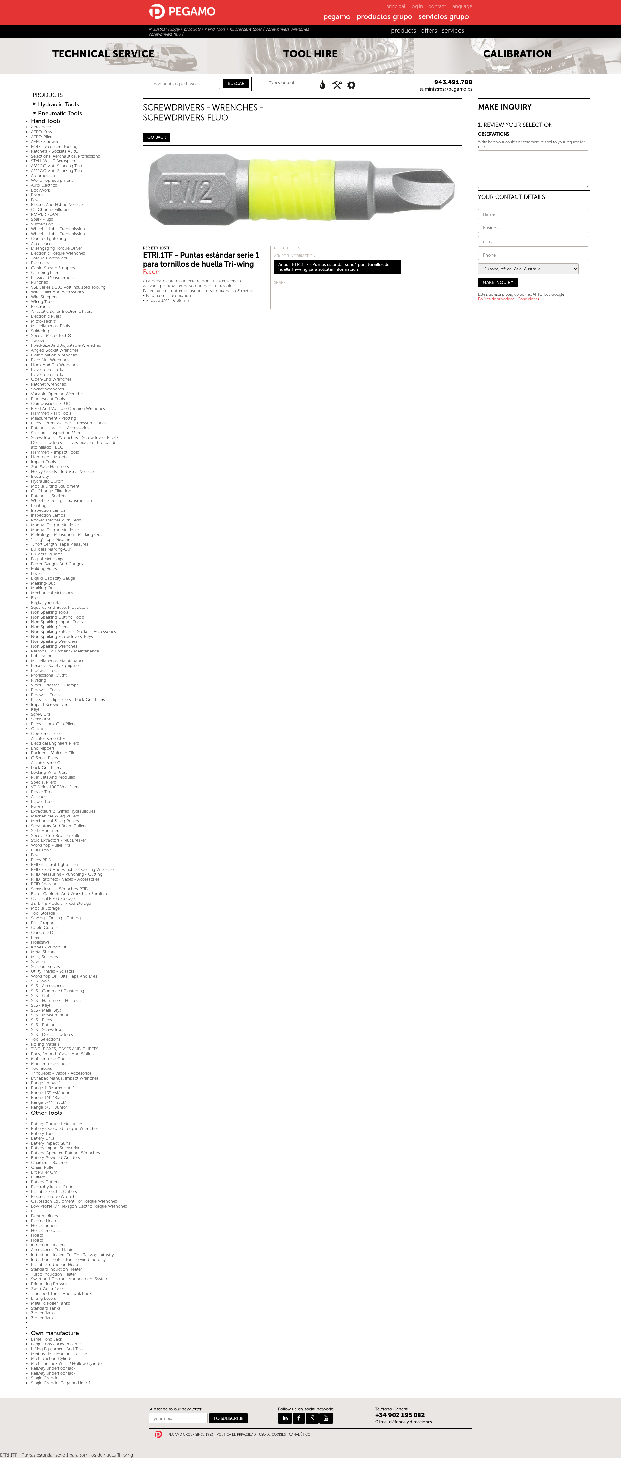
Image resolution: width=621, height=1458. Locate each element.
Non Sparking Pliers (49, 626)
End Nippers (43, 748)
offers (429, 30)
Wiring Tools (43, 301)
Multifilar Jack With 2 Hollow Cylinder (67, 1363)
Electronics (41, 306)
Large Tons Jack (46, 1339)
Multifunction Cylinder (52, 1358)
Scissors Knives (45, 966)
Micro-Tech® (43, 321)
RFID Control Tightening (54, 864)
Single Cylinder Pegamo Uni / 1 (61, 1382)
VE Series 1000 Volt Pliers (55, 786)
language (461, 6)
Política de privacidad (496, 299)
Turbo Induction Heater (53, 1274)
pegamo (337, 17)
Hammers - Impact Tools (55, 452)
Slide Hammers (45, 830)
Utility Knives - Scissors (52, 971)
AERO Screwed (45, 141)
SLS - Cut (40, 995)
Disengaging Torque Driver (56, 248)
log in (416, 6)
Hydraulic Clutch (47, 481)
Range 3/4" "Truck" (48, 1102)
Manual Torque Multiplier (55, 524)
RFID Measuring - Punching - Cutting (66, 874)
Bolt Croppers (44, 922)
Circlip (37, 728)
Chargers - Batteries (50, 1162)
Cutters (38, 1177)
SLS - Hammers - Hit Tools (56, 1000)
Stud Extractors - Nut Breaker (58, 840)
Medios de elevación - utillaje (59, 1353)
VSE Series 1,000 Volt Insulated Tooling (68, 287)
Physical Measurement (52, 277)
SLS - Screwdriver (47, 1029)
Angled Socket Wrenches (55, 350)
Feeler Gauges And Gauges (57, 563)
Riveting (38, 680)
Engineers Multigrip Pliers (55, 753)
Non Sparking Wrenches (54, 641)
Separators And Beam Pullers (58, 825)
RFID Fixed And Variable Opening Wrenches (73, 869)
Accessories (42, 243)
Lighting (38, 505)
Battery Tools (43, 1133)
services (453, 30)
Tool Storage (43, 913)
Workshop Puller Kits (51, 845)
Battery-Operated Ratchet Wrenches (65, 1152)
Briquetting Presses (49, 1283)
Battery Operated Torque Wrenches (65, 1128)
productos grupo (384, 17)
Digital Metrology (47, 558)
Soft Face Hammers (50, 466)
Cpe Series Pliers (47, 733)
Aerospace (41, 127)
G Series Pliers (44, 757)
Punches (39, 282)
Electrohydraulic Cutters (54, 1186)
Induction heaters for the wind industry (68, 1259)
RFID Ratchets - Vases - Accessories (65, 879)
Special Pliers (43, 782)
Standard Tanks (45, 1308)
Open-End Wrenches (51, 379)
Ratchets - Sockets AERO (55, 151)
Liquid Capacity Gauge (53, 578)
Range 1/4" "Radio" (49, 1097)
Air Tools (39, 796)
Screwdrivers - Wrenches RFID (59, 888)
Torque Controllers (49, 258)
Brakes (37, 194)
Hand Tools (46, 121)
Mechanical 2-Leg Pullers (55, 816)
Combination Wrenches (54, 355)
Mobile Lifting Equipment (55, 486)
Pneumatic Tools (60, 113)
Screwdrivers (43, 719)
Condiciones (528, 299)
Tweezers (40, 340)
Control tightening (48, 238)
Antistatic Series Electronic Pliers (61, 311)
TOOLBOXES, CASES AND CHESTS (64, 1049)
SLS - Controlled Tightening (57, 990)
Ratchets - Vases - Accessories (60, 427)
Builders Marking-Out (51, 549)
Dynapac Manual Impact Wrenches (65, 1078)
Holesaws (40, 942)
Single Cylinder (45, 1378)
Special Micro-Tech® (51, 335)
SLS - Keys (41, 1005)
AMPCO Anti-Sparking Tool (57, 165)
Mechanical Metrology (52, 592)
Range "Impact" (45, 1082)
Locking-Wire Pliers (49, 772)
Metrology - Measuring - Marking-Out (66, 534)
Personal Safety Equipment (56, 665)
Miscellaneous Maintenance (57, 660)
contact (437, 6)
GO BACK (156, 137)
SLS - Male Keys (46, 1010)
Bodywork (40, 190)
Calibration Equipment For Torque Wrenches (74, 1201)
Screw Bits (40, 714)
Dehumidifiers (44, 1215)
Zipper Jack (42, 1317)
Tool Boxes (41, 1068)
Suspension (42, 224)
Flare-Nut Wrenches (50, 359)
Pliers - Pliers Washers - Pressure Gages (68, 423)
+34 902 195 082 (400, 1415)
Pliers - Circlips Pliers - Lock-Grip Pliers (68, 699)
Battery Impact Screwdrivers (57, 1148)
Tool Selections (45, 1039)
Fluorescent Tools (48, 398)
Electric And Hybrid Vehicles (58, 204)
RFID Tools (41, 850)
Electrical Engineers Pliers (55, 743)
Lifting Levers (43, 1298)
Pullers (37, 806)
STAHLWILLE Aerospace (53, 161)
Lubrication (42, 655)
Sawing (38, 961)
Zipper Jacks (43, 1312)
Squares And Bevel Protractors (60, 607)
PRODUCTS (48, 95)
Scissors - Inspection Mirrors (58, 432)
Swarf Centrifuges (48, 1288)
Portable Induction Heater (56, 1264)
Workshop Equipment (52, 180)
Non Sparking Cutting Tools (57, 617)
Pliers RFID (41, 859)
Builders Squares (47, 554)
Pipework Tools (45, 670)
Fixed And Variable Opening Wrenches (68, 408)
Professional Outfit (49, 675)
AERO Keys (41, 131)
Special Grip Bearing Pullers (57, 835)
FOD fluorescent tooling (54, 146)
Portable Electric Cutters (54, 1191)
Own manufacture (55, 1333)
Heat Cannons (45, 1225)
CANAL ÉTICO (299, 1435)
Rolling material (45, 1044)
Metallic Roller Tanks (50, 1303)
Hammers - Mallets (49, 457)
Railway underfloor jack (53, 1368)
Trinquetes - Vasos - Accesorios (61, 1073)
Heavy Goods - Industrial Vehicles (63, 471)
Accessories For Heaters (54, 1249)
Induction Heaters (48, 1245)
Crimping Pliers (45, 272)
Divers (37, 199)
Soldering (40, 330)
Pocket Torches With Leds (56, 520)
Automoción (43, 175)
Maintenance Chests (51, 1058)
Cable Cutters (44, 927)
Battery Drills (43, 1138)
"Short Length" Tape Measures (59, 544)
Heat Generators (46, 1230)
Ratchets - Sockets (48, 495)
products (403, 30)
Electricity (40, 262)
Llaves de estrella (47, 369)
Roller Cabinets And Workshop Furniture (69, 893)
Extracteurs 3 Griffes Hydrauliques (63, 811)
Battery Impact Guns (50, 1143)
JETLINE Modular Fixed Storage (61, 903)
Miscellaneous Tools (50, 325)
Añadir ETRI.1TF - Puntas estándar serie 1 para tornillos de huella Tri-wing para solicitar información (333, 267)
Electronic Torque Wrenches (58, 253)
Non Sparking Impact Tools (57, 621)
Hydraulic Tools (58, 104)
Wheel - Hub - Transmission (58, 228)
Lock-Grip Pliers (46, 767)
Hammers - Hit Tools (51, 413)
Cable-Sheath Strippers (53, 267)
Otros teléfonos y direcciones (403, 1422)
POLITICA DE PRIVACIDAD (236, 1435)
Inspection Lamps (48, 510)
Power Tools (43, 791)
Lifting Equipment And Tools (58, 1348)
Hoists (37, 1235)
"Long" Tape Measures (52, 539)
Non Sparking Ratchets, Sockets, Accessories (73, 631)
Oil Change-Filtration (51, 209)
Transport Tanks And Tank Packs (62, 1293)
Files (35, 937)
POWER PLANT (45, 214)
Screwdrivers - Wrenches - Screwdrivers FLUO (74, 437)
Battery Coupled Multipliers (57, 1123)
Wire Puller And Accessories (57, 292)
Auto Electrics (44, 185)
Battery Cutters (45, 1181)
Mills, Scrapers (44, 956)
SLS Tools (40, 981)
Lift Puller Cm (44, 1172)
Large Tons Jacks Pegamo (56, 1344)
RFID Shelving (44, 884)
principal (395, 6)
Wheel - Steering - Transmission (61, 500)
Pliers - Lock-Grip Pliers (53, 723)
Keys (35, 709)
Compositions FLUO (51, 403)
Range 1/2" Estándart (51, 1092)
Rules (36, 597)
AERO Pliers (42, 136)
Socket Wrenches (47, 389)
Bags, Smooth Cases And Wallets (62, 1053)
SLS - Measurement (49, 1015)
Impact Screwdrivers (50, 704)
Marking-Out (43, 583)
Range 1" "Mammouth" (52, 1087)
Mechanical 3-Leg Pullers (55, 820)
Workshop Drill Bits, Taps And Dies (64, 976)
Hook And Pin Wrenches (54, 364)
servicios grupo (444, 17)
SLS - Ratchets (45, 1024)
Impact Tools (43, 461)
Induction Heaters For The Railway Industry (72, 1254)
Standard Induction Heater (56, 1269)
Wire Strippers (44, 296)
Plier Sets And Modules (53, 777)
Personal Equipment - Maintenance (65, 651)
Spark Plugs (42, 219)
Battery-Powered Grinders (55, 1157)
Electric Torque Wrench (53, 1196)
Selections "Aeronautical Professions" (66, 156)
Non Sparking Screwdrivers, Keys (62, 636)
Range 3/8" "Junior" (49, 1107)
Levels (37, 573)
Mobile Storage (45, 908)
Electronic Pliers (46, 316)
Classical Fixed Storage (53, 898)
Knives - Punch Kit (48, 947)
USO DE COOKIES (272, 1435)
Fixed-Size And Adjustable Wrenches (66, 345)
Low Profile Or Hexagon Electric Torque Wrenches (79, 1206)
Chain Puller (43, 1167)
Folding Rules (44, 568)
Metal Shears (43, 951)
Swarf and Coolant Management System (69, 1279)
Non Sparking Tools (50, 612)
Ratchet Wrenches (48, 384)
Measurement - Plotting (53, 418)
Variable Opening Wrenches (58, 393)
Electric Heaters (45, 1220)
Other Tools (46, 1113)
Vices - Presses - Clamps (55, 685)
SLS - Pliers (41, 1019)
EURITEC (39, 1211)
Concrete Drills (45, 932)
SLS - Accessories (47, 985)
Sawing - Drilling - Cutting (56, 917)
